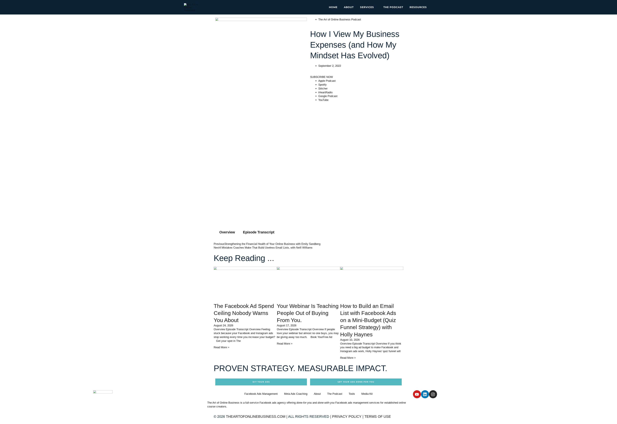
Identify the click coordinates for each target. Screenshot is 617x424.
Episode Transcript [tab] (258, 232)
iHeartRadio (325, 92)
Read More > (221, 347)
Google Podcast (327, 96)
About (317, 393)
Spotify (322, 84)
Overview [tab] (227, 232)
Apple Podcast (327, 80)
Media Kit (367, 393)
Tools (352, 393)
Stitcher (323, 88)
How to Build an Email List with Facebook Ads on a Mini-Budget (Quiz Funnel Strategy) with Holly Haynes (368, 320)
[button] (375, 7)
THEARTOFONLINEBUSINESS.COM (255, 417)
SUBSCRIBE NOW (321, 76)
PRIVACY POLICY (347, 417)
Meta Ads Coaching (295, 393)
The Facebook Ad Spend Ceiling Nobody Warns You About (244, 313)
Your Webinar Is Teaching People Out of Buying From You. (308, 313)
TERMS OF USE (377, 417)
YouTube (323, 99)
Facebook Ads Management (261, 393)
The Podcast (334, 393)
